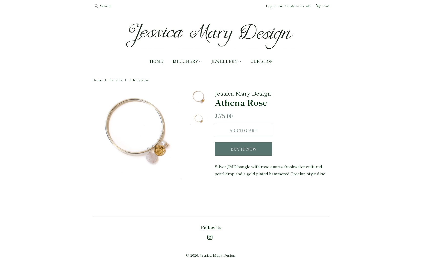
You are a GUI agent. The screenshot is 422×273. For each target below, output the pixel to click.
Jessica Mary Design (217, 255)
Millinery (186, 61)
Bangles (115, 79)
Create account (297, 5)
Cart (326, 5)
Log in (271, 5)
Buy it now (243, 149)
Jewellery (224, 61)
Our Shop (262, 61)
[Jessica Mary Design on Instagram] (209, 237)
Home (156, 61)
